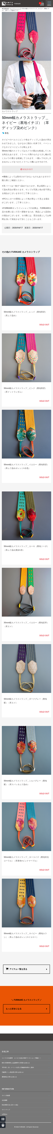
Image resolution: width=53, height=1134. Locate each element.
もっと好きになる (14, 1009)
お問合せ (4, 1114)
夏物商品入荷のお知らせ (9, 1077)
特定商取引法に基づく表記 (10, 1105)
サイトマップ (6, 1109)
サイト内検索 (6, 1095)
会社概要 (4, 1100)
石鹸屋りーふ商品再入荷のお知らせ (13, 1072)
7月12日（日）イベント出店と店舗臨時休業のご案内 (18, 1067)
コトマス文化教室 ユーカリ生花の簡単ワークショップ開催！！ (21, 1058)
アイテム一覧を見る (18, 969)
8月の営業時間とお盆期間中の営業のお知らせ (16, 1063)
